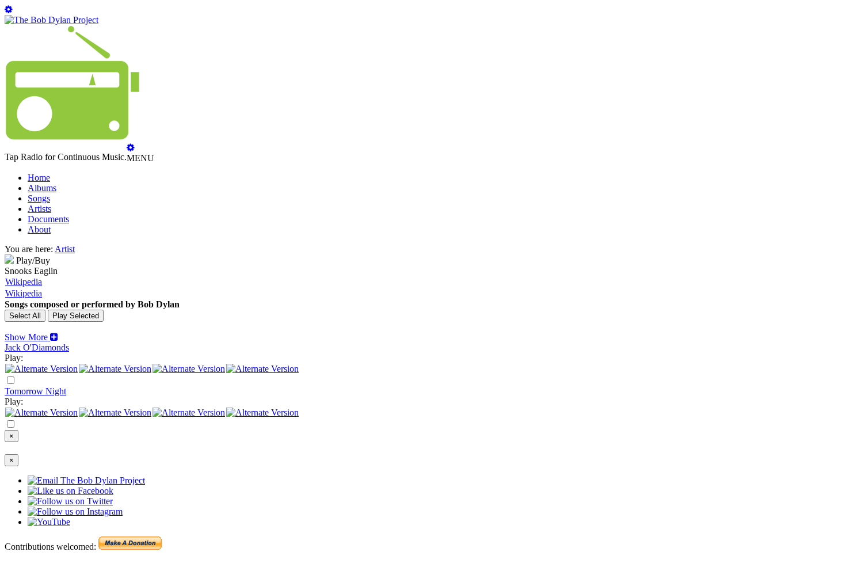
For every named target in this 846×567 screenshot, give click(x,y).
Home (39, 177)
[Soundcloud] (189, 369)
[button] (31, 337)
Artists (39, 209)
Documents (48, 219)
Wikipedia (23, 282)
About (39, 229)
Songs (39, 198)
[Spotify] (41, 369)
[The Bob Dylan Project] (51, 20)
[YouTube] (262, 369)
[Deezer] (115, 369)
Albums (42, 188)
